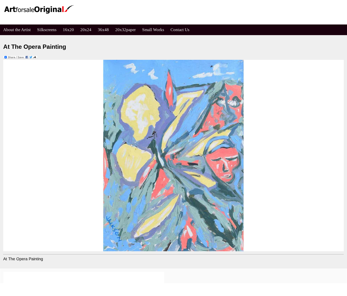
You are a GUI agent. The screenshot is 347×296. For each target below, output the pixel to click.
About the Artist (17, 29)
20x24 (85, 29)
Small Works (153, 29)
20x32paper (125, 29)
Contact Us (179, 29)
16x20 (68, 29)
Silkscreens (46, 29)
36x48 (103, 29)
